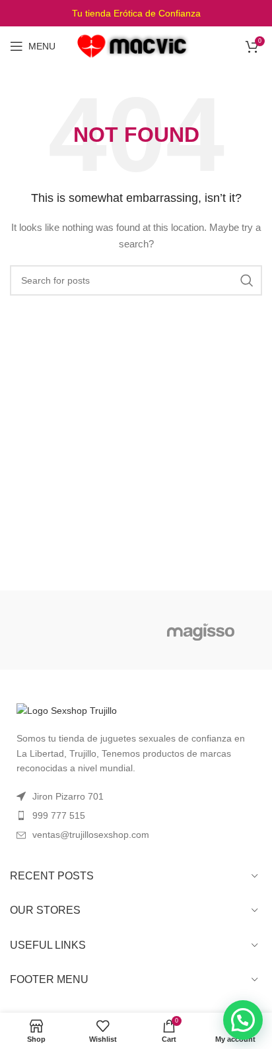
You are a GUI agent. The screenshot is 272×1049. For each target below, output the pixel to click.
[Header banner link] (136, 13)
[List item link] (136, 815)
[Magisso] (200, 630)
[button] (243, 1020)
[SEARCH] (247, 280)
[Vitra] (71, 630)
